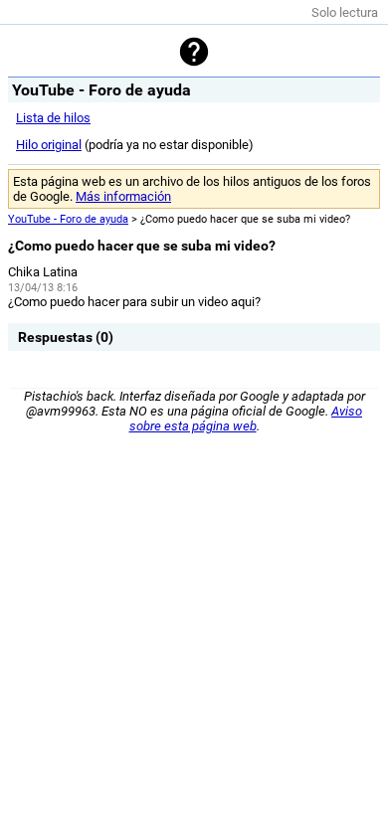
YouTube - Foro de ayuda (68, 219)
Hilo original (49, 144)
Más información (123, 196)
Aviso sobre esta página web (246, 418)
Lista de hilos (53, 117)
